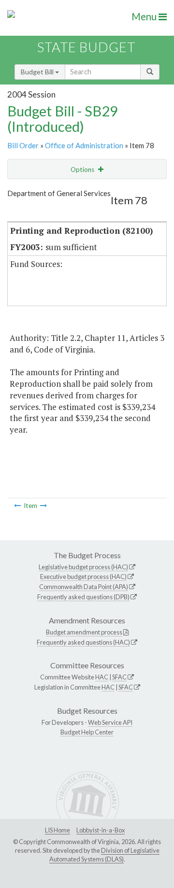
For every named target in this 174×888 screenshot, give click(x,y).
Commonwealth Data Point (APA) (83, 587)
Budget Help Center (87, 732)
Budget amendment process (84, 632)
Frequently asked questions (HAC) (83, 642)
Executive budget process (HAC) (83, 576)
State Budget (86, 47)
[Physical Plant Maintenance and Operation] (17, 505)
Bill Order (23, 145)
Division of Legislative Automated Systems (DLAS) (104, 854)
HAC (101, 677)
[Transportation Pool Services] (43, 505)
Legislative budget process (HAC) (83, 567)
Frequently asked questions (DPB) (83, 597)
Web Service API (110, 722)
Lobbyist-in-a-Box (100, 830)
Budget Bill (38, 72)
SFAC (119, 677)
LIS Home (57, 830)
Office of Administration (84, 145)
